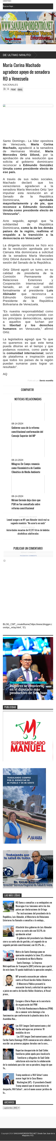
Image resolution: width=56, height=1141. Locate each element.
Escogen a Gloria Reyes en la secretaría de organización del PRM (33, 1002)
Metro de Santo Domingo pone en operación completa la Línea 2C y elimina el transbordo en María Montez (33, 955)
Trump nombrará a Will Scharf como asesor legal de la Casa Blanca (32, 1076)
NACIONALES (10, 85)
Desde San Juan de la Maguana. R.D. (38, 1134)
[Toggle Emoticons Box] (4, 560)
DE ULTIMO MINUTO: (17, 55)
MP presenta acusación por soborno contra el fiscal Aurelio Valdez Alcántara (33, 978)
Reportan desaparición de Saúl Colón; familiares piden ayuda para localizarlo (33, 1052)
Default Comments (28, 552)
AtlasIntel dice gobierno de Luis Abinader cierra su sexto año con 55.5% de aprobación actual (34, 930)
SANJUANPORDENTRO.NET (25, 1133)
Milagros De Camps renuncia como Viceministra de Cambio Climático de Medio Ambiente (26, 468)
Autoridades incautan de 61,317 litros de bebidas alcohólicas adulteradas (28, 531)
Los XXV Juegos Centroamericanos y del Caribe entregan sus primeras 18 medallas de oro (33, 1029)
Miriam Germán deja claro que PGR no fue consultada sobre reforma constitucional (25, 504)
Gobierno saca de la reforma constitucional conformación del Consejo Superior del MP (27, 431)
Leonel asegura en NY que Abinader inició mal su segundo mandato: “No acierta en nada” (28, 521)
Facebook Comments (28, 555)
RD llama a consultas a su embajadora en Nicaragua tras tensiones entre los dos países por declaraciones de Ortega (34, 906)
